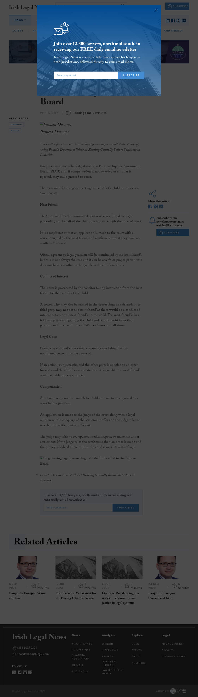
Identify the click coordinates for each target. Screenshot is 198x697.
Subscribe (131, 75)
